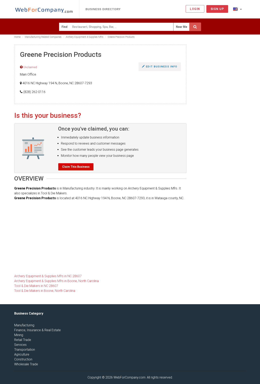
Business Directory (103, 9)
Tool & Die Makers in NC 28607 (36, 286)
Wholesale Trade (26, 364)
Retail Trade (22, 340)
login (195, 9)
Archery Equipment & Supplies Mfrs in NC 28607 (48, 276)
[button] (237, 9)
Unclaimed (30, 67)
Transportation (24, 350)
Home (17, 37)
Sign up (217, 9)
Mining (18, 335)
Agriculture (21, 354)
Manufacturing (24, 325)
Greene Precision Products (121, 37)
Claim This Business (76, 166)
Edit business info (161, 66)
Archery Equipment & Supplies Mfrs (84, 37)
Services (20, 345)
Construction (23, 359)
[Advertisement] (219, 105)
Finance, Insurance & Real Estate (37, 330)
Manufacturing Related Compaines (43, 37)
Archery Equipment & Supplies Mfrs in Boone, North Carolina (56, 281)
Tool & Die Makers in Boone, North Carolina (44, 291)
